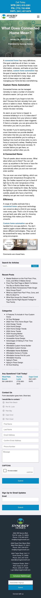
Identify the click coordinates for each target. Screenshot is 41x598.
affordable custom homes (16, 348)
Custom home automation (14, 223)
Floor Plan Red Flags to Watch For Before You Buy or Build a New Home (21, 284)
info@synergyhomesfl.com (20, 539)
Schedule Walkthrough (21, 576)
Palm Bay (9, 411)
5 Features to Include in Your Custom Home (20, 315)
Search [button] (35, 266)
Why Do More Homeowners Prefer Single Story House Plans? (21, 289)
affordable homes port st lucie (18, 355)
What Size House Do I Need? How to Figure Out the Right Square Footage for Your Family (21, 299)
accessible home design (15, 338)
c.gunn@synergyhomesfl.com (20, 570)
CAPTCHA (6, 465)
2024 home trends (13, 331)
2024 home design (13, 326)
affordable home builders (17, 350)
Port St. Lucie (10, 407)
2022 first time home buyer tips (19, 321)
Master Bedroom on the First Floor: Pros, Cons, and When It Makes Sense (21, 279)
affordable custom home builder (18, 345)
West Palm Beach (11, 402)
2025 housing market (14, 333)
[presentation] (18, 471)
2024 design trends (13, 324)
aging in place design (14, 362)
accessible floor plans (15, 336)
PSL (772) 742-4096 (20, 8)
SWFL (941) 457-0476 (20, 11)
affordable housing (13, 357)
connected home (12, 60)
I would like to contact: (11, 399)
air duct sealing (12, 365)
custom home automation (23, 70)
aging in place (11, 360)
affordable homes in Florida (16, 353)
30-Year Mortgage (13, 319)
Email (4, 496)
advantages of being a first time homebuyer (19, 341)
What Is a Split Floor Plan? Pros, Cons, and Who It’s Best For (22, 293)
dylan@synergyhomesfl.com (20, 560)
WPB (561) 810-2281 (20, 5)
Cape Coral (9, 415)
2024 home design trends (16, 328)
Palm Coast (9, 419)
